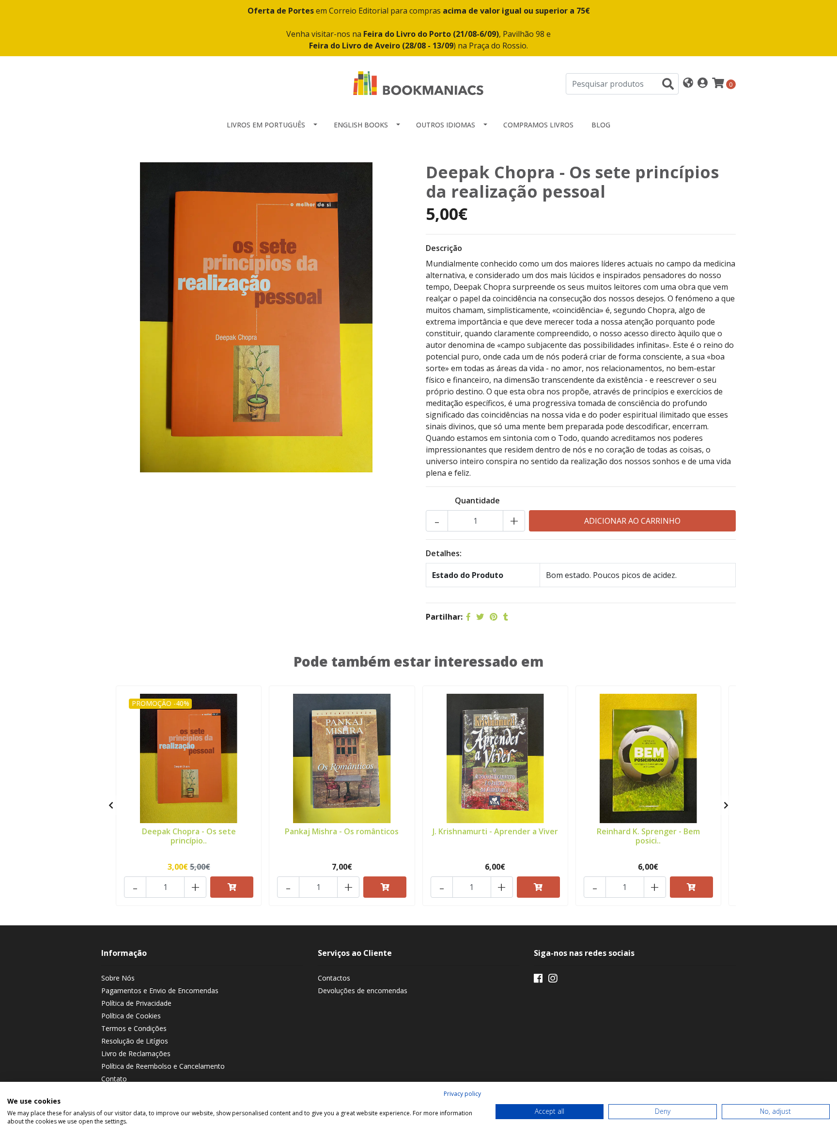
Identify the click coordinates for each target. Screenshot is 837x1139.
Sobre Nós (118, 978)
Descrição (444, 248)
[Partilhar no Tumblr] (505, 616)
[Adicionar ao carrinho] (231, 887)
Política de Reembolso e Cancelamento (163, 1066)
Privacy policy (462, 1094)
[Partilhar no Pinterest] (493, 616)
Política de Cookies (131, 1015)
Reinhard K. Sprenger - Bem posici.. (648, 836)
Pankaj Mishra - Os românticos (342, 831)
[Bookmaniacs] (418, 83)
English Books (361, 124)
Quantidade (477, 500)
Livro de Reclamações (135, 1053)
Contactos (334, 978)
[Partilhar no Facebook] (468, 616)
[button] (688, 84)
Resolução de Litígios (134, 1040)
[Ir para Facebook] (538, 980)
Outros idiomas (445, 124)
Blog (600, 124)
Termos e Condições (134, 1028)
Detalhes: (444, 553)
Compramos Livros (538, 124)
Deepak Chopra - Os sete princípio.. (189, 836)
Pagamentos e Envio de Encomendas (159, 990)
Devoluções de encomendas (362, 990)
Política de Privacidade (136, 1003)
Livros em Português (266, 124)
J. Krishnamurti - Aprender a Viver (495, 831)
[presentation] (111, 805)
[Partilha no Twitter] (480, 616)
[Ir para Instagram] (552, 980)
